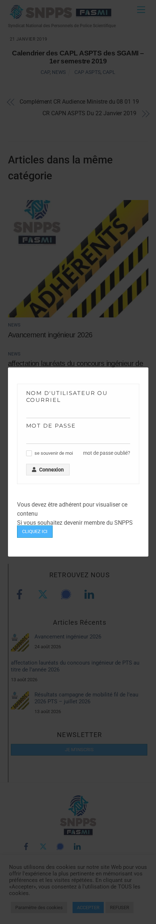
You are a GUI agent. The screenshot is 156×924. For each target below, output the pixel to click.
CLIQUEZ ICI (35, 531)
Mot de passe (51, 425)
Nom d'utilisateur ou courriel (67, 396)
